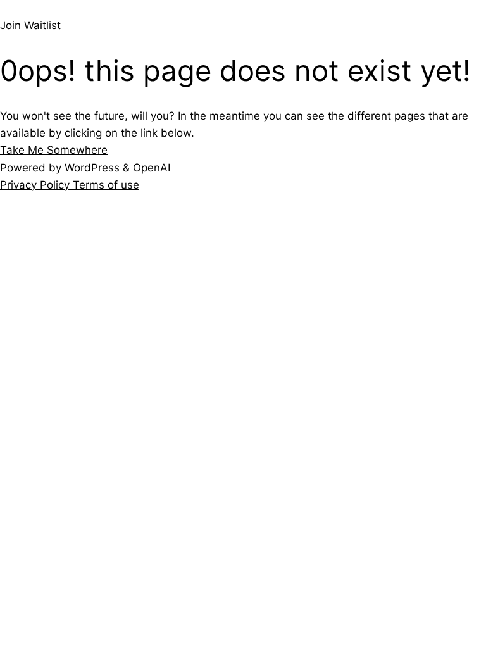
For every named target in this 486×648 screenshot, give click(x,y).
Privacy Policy (36, 184)
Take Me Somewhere (54, 150)
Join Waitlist (30, 25)
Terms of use (106, 184)
